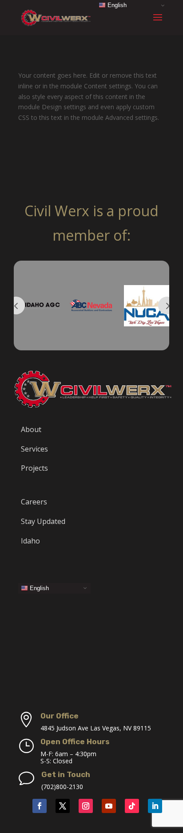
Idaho (30, 541)
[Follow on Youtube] (109, 806)
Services (34, 449)
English (38, 587)
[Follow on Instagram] (86, 806)
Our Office (59, 715)
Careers (34, 502)
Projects (34, 468)
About (31, 429)
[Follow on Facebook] (39, 806)
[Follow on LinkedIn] (155, 806)
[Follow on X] (63, 806)
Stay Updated (43, 521)
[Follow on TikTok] (132, 806)
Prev (16, 305)
